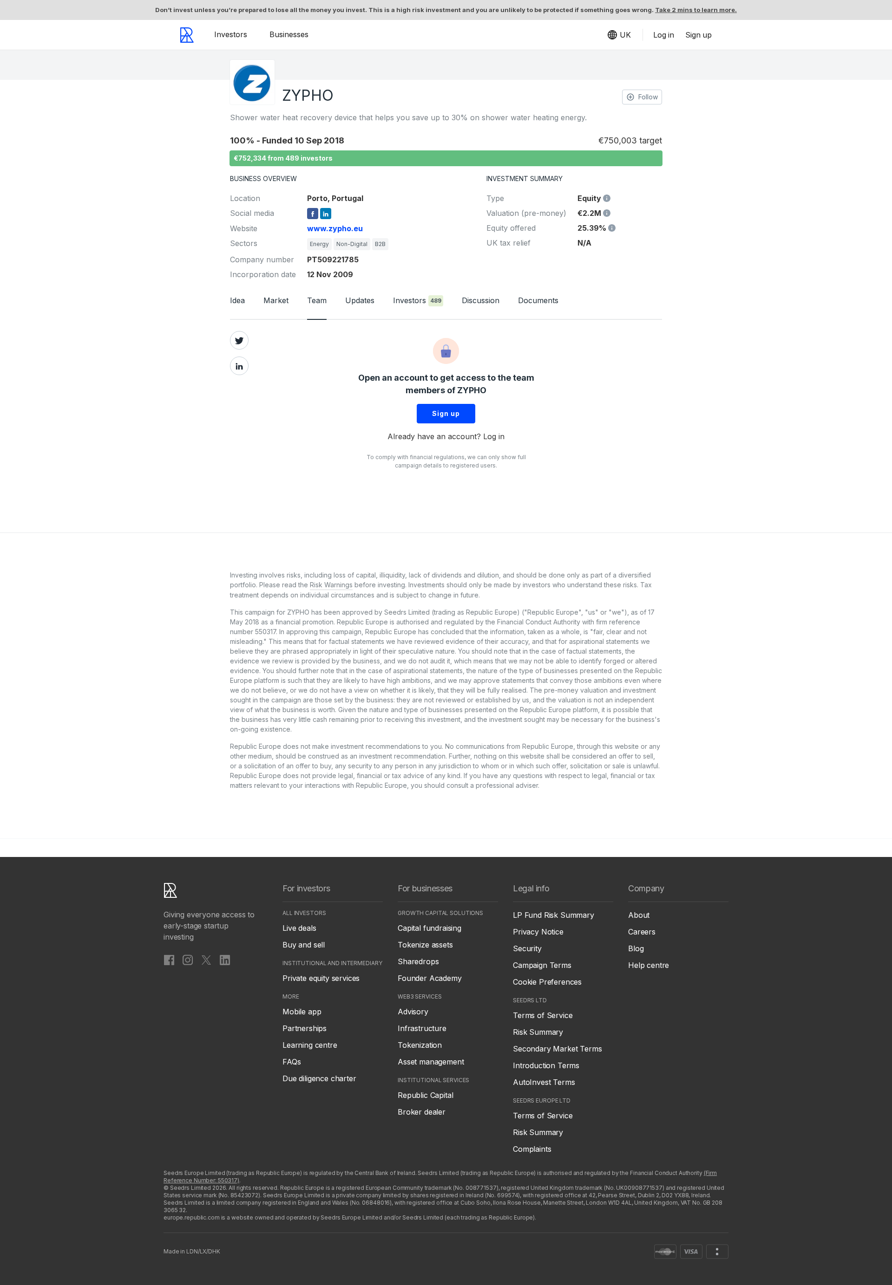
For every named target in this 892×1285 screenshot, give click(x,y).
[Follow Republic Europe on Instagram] (187, 960)
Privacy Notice (538, 931)
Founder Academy (430, 978)
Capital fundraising (429, 928)
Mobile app (301, 1011)
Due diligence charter (319, 1078)
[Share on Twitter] (239, 340)
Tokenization (420, 1045)
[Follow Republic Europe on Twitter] (206, 960)
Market (276, 300)
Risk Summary (538, 1032)
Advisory (413, 1011)
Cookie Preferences (547, 981)
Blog (635, 948)
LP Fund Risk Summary (553, 915)
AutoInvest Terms (544, 1082)
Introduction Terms (546, 1065)
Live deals (299, 928)
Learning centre (309, 1045)
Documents (538, 300)
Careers (642, 931)
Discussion (480, 300)
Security (527, 948)
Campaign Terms (542, 965)
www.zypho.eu (335, 228)
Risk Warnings (331, 585)
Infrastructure (422, 1028)
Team (317, 300)
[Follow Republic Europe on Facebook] (169, 960)
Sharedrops (418, 961)
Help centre (648, 965)
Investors (230, 34)
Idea (237, 300)
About (638, 915)
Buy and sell (303, 944)
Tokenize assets (425, 944)
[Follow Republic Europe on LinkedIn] (224, 960)
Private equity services (321, 978)
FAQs (291, 1061)
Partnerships (304, 1028)
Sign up (446, 413)
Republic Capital (425, 1095)
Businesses (288, 34)
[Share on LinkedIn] (239, 366)
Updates (359, 300)
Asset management (431, 1061)
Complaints (532, 1149)
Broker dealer (422, 1111)
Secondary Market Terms (557, 1048)
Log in (494, 436)
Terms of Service (542, 1015)
